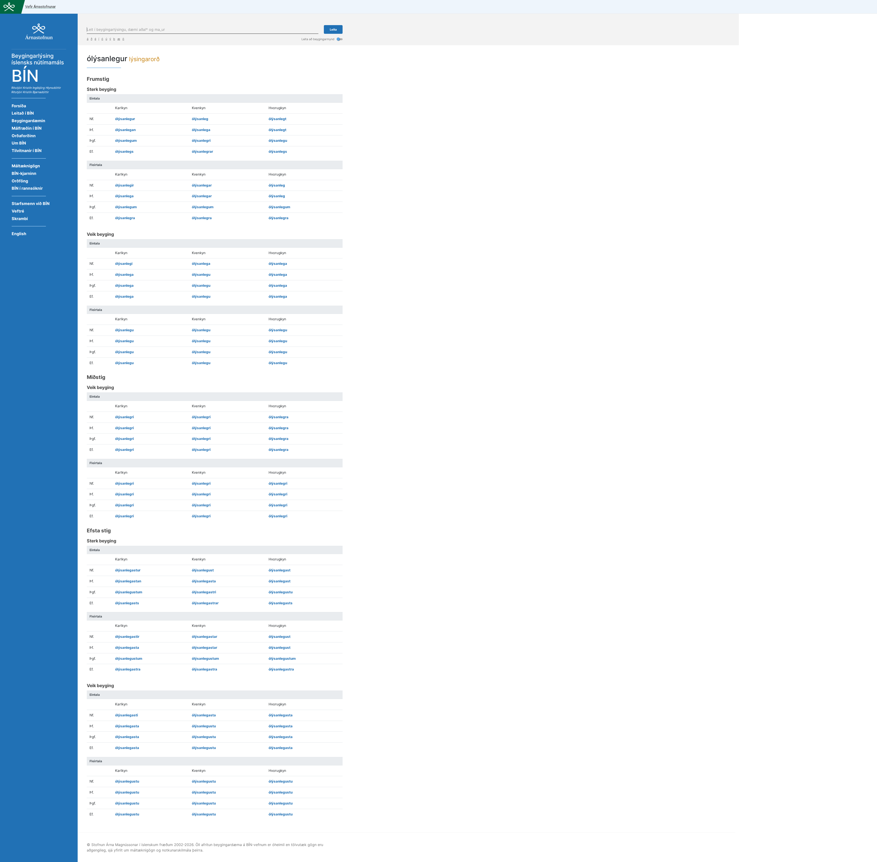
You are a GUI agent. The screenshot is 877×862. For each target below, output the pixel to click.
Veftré (18, 211)
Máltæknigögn (26, 165)
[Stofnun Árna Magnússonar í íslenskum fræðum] (38, 33)
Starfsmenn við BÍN (31, 203)
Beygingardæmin (28, 120)
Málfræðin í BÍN (27, 128)
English (19, 233)
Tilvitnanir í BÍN (27, 150)
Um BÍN (19, 143)
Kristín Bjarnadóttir (36, 92)
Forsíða (19, 105)
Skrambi (20, 218)
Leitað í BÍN (23, 113)
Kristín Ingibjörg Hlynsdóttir (42, 87)
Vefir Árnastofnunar (40, 7)
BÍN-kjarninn (24, 173)
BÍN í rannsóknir (27, 188)
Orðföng (20, 181)
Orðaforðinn (24, 135)
